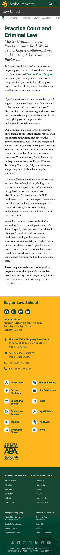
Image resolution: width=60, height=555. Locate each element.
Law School (11, 11)
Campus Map (10, 502)
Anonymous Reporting (14, 512)
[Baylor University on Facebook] (18, 544)
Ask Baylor (9, 489)
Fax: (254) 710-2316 (20, 368)
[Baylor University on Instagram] (24, 544)
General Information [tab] (15, 475)
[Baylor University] (18, 3)
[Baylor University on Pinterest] (42, 544)
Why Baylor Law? (31, 17)
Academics (47, 17)
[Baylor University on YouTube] (48, 544)
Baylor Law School (21, 302)
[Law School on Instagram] (14, 312)
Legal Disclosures (12, 532)
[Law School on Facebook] (6, 312)
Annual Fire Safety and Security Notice (14, 518)
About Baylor (10, 480)
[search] (49, 4)
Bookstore (9, 493)
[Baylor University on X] (30, 544)
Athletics (8, 485)
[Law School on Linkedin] (21, 312)
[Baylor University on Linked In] (36, 544)
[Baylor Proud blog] (12, 544)
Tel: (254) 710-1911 (20, 362)
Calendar (9, 498)
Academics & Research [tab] (41, 475)
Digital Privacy (11, 528)
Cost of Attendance (13, 523)
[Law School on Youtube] (28, 312)
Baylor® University (27, 548)
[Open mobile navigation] (56, 4)
